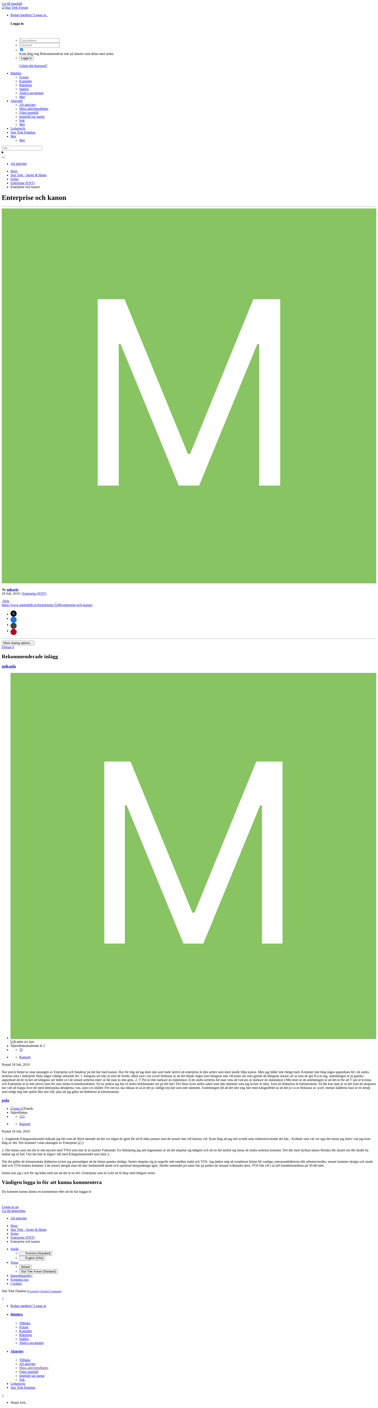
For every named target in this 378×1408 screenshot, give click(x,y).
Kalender (25, 81)
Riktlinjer (25, 85)
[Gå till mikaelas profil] (189, 582)
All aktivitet (27, 105)
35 (21, 1050)
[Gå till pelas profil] (15, 1108)
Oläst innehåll (28, 113)
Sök (22, 120)
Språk (14, 1249)
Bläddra (15, 73)
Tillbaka (24, 1323)
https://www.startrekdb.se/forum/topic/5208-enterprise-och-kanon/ (47, 605)
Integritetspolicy (21, 1275)
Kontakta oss (19, 1279)
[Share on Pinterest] (13, 632)
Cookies (16, 1283)
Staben (24, 89)
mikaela (12, 589)
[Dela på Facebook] (13, 620)
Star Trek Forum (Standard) (38, 1271)
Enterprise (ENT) (34, 593)
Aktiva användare (31, 93)
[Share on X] (13, 613)
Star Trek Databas (22, 132)
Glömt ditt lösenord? (33, 66)
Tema (14, 1262)
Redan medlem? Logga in (29, 15)
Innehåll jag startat (31, 116)
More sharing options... (18, 643)
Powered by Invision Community (44, 1291)
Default (25, 1267)
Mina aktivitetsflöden (33, 109)
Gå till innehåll (12, 3)
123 (21, 1116)
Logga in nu (10, 1207)
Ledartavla (17, 128)
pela (5, 1100)
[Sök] (3, 157)
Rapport (24, 1057)
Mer (22, 97)
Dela (5, 601)
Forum (23, 77)
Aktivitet (16, 101)
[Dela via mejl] (13, 626)
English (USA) (33, 1258)
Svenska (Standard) (37, 1253)
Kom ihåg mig (29, 54)
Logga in (26, 58)
